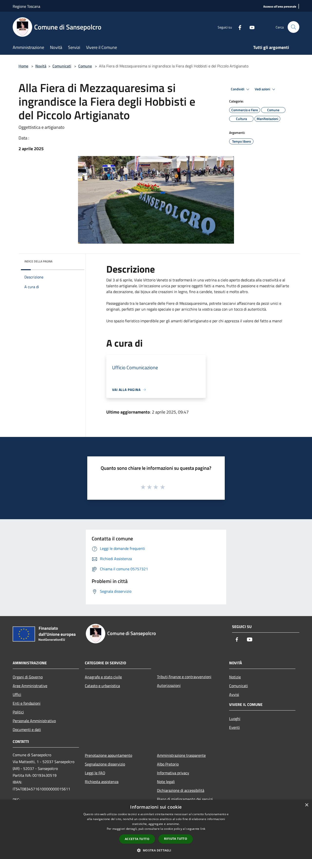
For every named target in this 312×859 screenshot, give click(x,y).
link (202, 829)
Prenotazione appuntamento (108, 755)
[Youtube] (250, 27)
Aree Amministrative (30, 686)
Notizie (235, 677)
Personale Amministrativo (34, 721)
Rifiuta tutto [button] (175, 839)
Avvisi (234, 694)
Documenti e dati (27, 729)
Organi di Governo (28, 677)
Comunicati (61, 66)
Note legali (166, 782)
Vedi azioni (263, 89)
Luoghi (234, 718)
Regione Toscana (26, 6)
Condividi (238, 89)
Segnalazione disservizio (105, 764)
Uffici (17, 694)
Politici (18, 712)
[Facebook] (238, 27)
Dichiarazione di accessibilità (180, 790)
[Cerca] (293, 27)
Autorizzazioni (169, 685)
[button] (156, 850)
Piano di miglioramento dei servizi (185, 799)
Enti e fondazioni (26, 703)
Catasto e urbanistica (102, 686)
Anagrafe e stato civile (103, 677)
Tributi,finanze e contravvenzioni (184, 677)
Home (23, 66)
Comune (85, 66)
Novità (40, 66)
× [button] (306, 805)
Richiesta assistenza (101, 782)
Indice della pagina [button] (38, 261)
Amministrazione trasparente (181, 755)
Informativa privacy (173, 773)
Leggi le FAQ (95, 773)
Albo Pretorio (168, 764)
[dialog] (156, 829)
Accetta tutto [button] (137, 839)
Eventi (234, 727)
